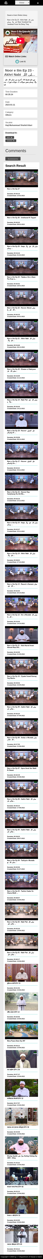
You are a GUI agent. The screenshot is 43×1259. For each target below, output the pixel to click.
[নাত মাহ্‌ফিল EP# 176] (21, 1059)
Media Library (22, 15)
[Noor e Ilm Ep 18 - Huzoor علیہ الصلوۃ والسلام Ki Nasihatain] (21, 420)
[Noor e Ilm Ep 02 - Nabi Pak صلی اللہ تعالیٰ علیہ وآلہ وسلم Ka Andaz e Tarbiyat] (21, 911)
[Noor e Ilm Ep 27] (21, 178)
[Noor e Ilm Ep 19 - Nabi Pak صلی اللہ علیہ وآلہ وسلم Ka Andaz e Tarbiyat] (21, 389)
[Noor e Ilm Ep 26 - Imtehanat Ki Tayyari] (21, 207)
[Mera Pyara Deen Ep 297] (21, 1030)
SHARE (10, 140)
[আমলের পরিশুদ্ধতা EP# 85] (21, 1234)
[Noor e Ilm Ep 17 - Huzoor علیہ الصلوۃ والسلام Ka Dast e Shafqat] (21, 451)
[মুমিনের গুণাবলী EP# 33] (21, 973)
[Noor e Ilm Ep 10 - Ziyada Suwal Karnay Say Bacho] (21, 666)
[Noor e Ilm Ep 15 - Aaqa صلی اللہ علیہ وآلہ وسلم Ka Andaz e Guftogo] (21, 512)
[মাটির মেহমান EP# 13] (21, 1002)
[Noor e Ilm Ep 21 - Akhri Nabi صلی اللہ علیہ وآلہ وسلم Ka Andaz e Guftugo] (21, 328)
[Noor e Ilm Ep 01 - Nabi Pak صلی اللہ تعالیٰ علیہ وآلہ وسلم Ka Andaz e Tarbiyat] (21, 942)
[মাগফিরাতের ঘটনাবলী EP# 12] (21, 1088)
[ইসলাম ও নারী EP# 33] (21, 1205)
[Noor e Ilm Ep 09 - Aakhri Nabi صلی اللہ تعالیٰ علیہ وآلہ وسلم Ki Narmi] (21, 696)
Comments (13, 159)
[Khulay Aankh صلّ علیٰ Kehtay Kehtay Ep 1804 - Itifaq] (21, 1145)
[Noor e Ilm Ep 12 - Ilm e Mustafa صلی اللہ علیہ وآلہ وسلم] (21, 604)
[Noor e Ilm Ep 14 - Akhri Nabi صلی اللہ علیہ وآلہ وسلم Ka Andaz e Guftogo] (21, 543)
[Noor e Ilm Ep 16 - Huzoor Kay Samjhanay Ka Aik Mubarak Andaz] (21, 482)
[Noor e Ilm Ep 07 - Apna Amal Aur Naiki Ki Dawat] (21, 758)
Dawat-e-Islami (12, 15)
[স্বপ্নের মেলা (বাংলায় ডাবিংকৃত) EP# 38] (21, 1117)
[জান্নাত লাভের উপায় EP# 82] (21, 1176)
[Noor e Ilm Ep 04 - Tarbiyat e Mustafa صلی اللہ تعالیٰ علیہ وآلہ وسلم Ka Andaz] (21, 850)
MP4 (9, 137)
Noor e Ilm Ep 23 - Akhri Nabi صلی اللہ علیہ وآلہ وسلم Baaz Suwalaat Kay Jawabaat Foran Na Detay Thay (20, 22)
